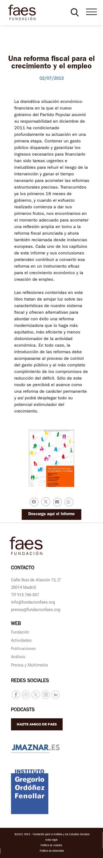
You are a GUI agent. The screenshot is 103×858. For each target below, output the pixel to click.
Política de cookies (51, 845)
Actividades (21, 641)
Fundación (20, 633)
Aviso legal (51, 840)
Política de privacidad (52, 851)
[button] (75, 12)
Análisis (18, 657)
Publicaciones (23, 649)
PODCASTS (23, 710)
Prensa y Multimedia (29, 666)
